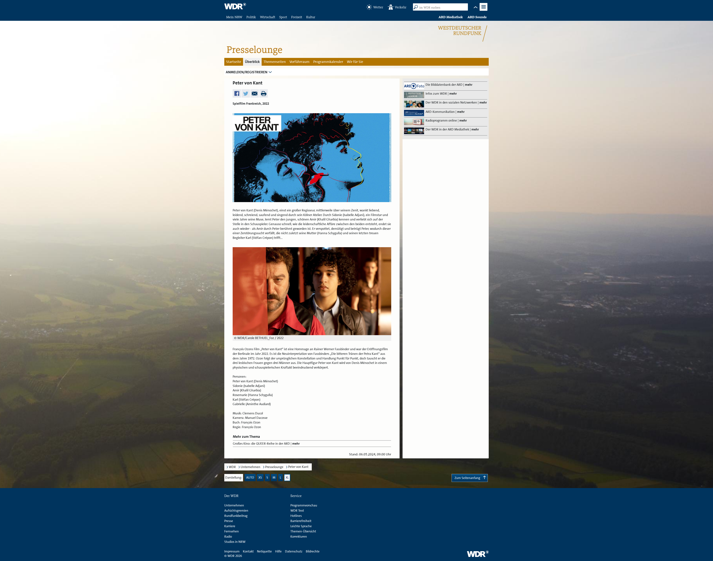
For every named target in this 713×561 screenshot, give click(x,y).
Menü (483, 10)
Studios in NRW (234, 542)
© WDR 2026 (233, 556)
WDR (232, 467)
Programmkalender (328, 61)
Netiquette (264, 551)
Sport (283, 17)
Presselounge (274, 467)
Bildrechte (313, 551)
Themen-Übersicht (303, 531)
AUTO (250, 477)
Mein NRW (234, 17)
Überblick (252, 61)
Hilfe (278, 551)
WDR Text (297, 510)
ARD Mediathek (451, 17)
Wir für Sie (355, 61)
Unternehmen (250, 467)
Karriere (229, 526)
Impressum (232, 551)
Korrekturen (298, 536)
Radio (228, 536)
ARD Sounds (477, 17)
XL (287, 477)
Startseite (233, 61)
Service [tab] (296, 496)
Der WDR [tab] (231, 496)
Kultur (310, 17)
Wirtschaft (267, 17)
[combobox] (442, 7)
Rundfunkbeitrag (236, 516)
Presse (228, 521)
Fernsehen (231, 531)
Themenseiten (274, 61)
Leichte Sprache (301, 526)
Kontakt (248, 551)
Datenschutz (293, 551)
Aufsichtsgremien (236, 510)
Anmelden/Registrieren (246, 72)
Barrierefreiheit (300, 521)
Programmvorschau (303, 505)
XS (260, 477)
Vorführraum (299, 61)
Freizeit (296, 17)
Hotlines (296, 516)
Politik (251, 17)
